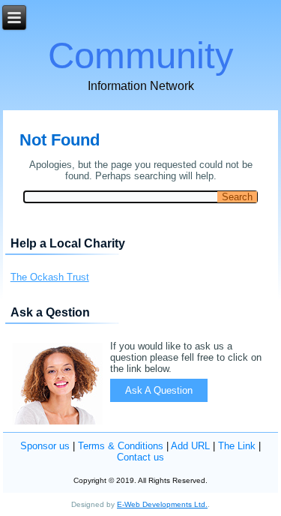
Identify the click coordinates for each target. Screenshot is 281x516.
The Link (237, 446)
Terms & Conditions (120, 446)
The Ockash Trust (49, 277)
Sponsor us (45, 446)
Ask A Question (159, 390)
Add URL (190, 446)
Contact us (140, 457)
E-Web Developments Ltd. (162, 504)
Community (141, 55)
